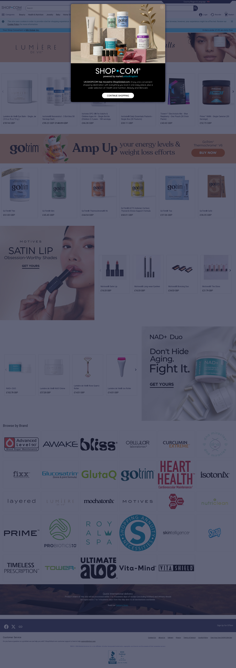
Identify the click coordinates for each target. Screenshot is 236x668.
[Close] (162, 7)
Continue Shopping (118, 95)
